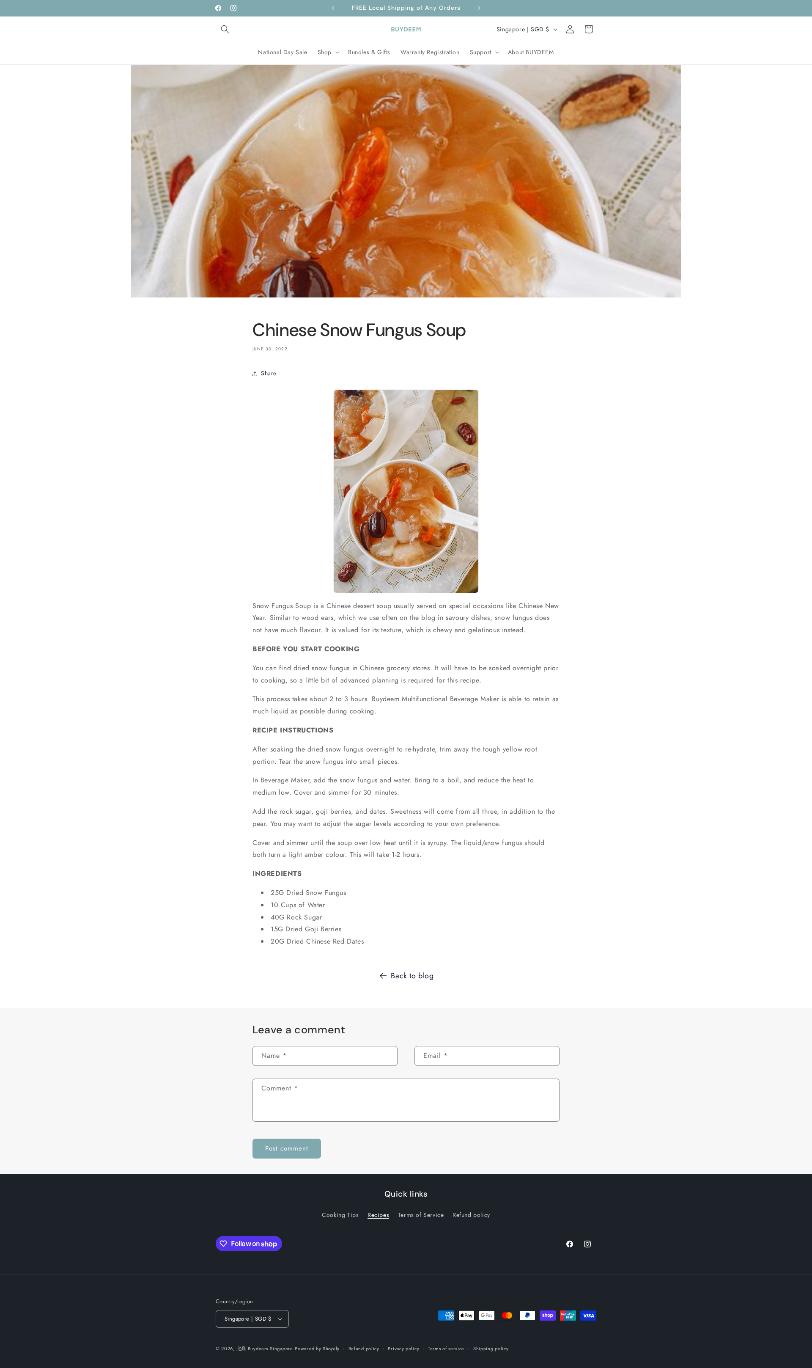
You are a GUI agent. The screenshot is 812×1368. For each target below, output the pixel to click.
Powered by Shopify (317, 1348)
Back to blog (412, 975)
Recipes (378, 1215)
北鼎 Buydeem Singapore (264, 1348)
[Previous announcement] (333, 8)
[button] (225, 29)
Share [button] (269, 373)
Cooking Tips (340, 1215)
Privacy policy (403, 1348)
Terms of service (446, 1348)
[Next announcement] (479, 8)
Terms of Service (421, 1215)
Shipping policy (491, 1348)
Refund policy (471, 1215)
